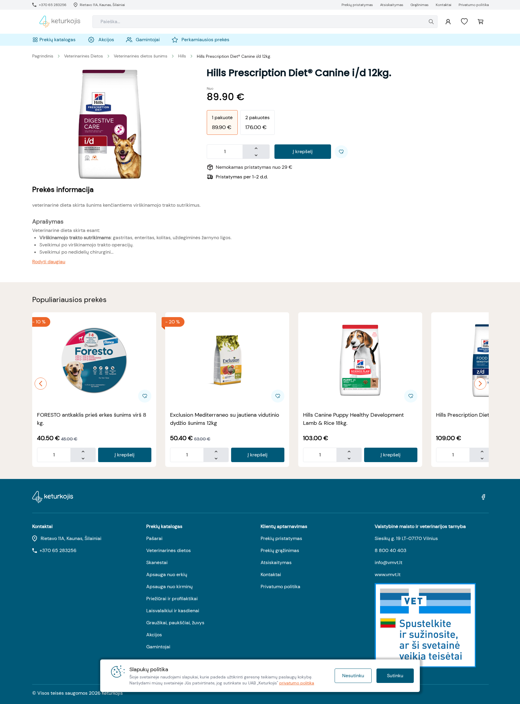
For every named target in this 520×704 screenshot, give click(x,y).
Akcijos (154, 634)
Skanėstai (157, 562)
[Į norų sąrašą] (464, 21)
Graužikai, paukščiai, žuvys (175, 622)
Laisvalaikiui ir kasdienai (172, 610)
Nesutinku (353, 675)
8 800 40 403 (390, 550)
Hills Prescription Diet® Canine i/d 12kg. (234, 56)
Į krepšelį (303, 151)
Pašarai (154, 538)
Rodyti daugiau (48, 261)
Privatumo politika (280, 586)
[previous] (41, 384)
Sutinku (395, 675)
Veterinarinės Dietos (83, 56)
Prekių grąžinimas (280, 550)
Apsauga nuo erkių (166, 574)
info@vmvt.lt (388, 562)
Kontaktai (271, 574)
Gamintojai (158, 647)
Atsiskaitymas (276, 562)
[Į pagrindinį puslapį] (59, 22)
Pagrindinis (42, 56)
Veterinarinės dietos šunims (140, 56)
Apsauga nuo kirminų (169, 586)
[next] (480, 384)
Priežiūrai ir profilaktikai (172, 598)
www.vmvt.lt (388, 574)
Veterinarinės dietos (168, 550)
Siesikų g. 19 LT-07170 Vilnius (406, 538)
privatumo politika (296, 683)
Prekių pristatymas (281, 538)
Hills (182, 56)
